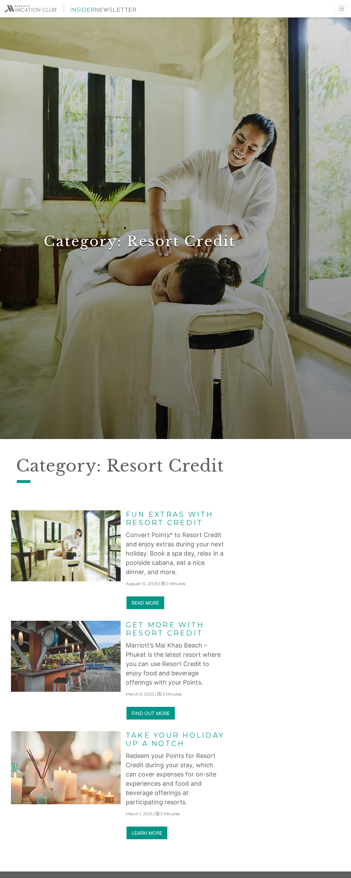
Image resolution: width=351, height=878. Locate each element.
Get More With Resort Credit (165, 629)
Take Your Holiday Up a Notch (175, 739)
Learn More (147, 833)
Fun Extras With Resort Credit (170, 518)
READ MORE (145, 603)
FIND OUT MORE (151, 713)
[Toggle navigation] (341, 8)
